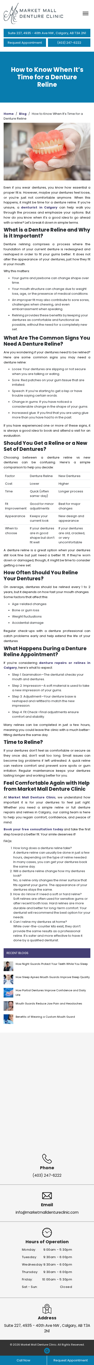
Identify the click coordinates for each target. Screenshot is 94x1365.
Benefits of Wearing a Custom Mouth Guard (45, 1017)
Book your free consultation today (33, 829)
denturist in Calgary (39, 207)
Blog (23, 114)
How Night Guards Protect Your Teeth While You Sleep (52, 964)
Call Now (23, 1360)
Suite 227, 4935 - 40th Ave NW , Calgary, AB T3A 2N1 (47, 33)
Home (9, 114)
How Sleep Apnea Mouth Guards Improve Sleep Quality (53, 977)
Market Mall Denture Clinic (31, 797)
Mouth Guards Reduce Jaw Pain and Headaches (49, 1003)
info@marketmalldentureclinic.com (47, 1212)
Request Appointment (25, 43)
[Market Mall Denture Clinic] (34, 13)
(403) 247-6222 (69, 43)
